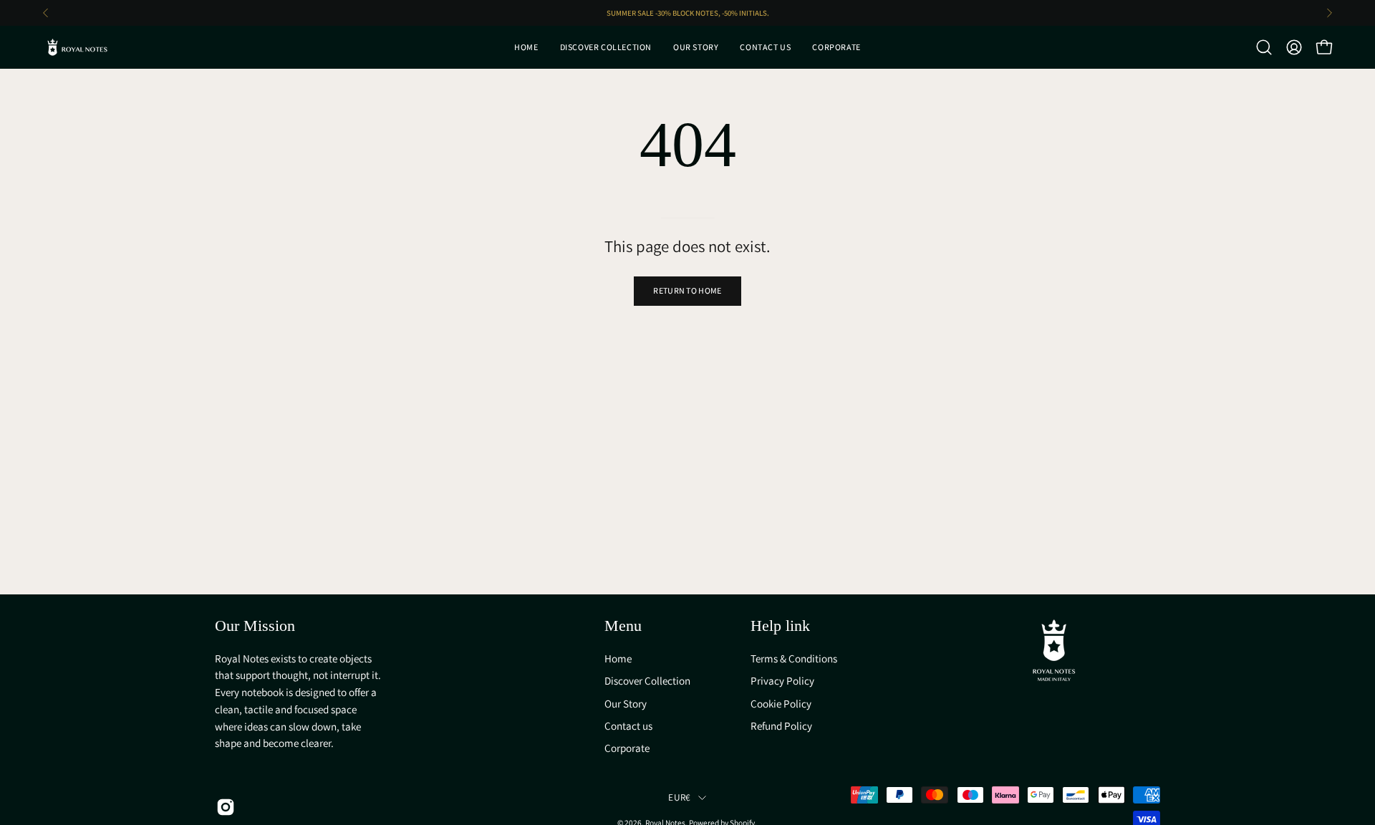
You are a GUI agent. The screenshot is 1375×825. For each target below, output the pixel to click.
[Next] (1329, 12)
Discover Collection (647, 680)
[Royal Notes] (79, 47)
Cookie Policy (781, 702)
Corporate (627, 747)
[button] (1264, 47)
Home (618, 658)
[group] (687, 13)
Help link (780, 626)
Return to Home (687, 290)
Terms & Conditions (794, 658)
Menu (623, 626)
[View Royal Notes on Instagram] (223, 807)
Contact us (628, 725)
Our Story (625, 702)
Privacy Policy (782, 680)
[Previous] (45, 12)
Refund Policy (781, 725)
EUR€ (679, 797)
